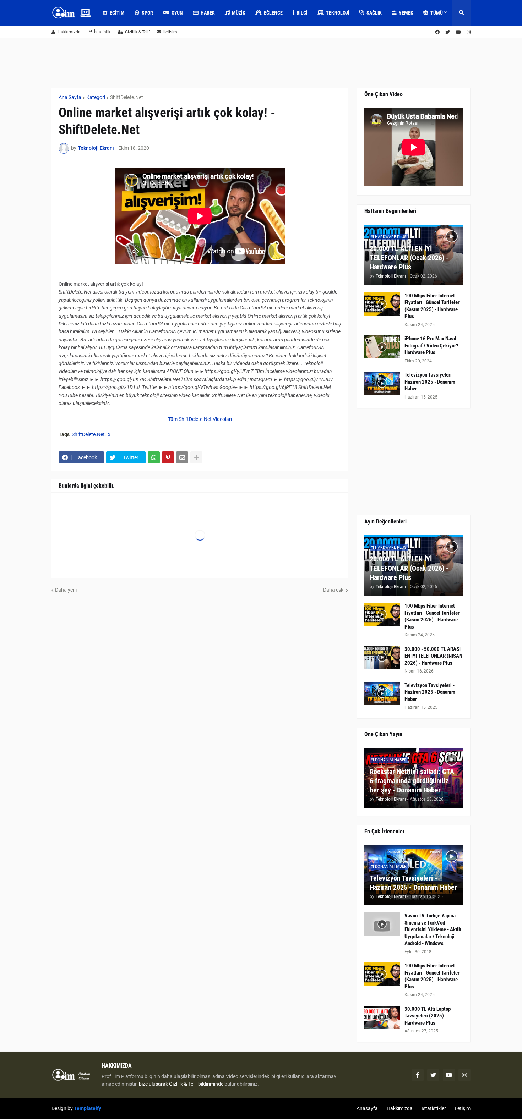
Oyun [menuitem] (177, 13)
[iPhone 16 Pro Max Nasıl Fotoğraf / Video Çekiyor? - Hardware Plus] (382, 346)
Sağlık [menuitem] (374, 13)
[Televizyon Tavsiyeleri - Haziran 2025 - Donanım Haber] (382, 383)
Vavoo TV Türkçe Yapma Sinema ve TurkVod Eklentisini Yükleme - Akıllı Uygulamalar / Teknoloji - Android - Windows (432, 929)
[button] (461, 13)
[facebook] (437, 32)
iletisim (170, 31)
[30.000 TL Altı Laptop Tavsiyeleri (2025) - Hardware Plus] (382, 1017)
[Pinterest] (168, 457)
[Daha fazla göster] (196, 457)
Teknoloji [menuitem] (337, 13)
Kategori (95, 97)
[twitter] (447, 32)
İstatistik (102, 31)
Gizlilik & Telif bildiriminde (196, 1084)
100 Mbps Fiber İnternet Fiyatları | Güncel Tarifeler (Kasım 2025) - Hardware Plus (432, 306)
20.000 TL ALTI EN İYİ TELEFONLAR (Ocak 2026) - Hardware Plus (409, 257)
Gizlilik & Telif (137, 31)
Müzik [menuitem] (238, 13)
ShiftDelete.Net (126, 97)
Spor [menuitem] (147, 13)
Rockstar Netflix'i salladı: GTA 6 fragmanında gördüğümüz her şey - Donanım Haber (412, 780)
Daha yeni (66, 590)
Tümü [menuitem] (436, 13)
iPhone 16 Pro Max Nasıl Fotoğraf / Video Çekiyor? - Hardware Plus (432, 345)
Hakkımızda (69, 31)
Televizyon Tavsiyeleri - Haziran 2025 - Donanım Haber (429, 382)
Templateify (87, 1108)
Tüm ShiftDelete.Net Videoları (200, 419)
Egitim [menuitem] (117, 13)
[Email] (182, 457)
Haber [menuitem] (208, 13)
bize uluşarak (153, 1084)
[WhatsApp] (154, 457)
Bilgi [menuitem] (302, 13)
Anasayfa (367, 1108)
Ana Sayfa (70, 97)
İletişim (463, 1108)
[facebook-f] (418, 1075)
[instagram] (469, 32)
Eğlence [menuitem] (273, 13)
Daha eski (333, 590)
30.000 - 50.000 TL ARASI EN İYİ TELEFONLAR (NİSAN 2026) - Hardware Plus (433, 656)
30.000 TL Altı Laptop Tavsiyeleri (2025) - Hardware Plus (427, 1016)
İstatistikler (434, 1108)
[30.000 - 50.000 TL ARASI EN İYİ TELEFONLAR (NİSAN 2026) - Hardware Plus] (382, 657)
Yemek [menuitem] (406, 13)
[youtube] (458, 32)
